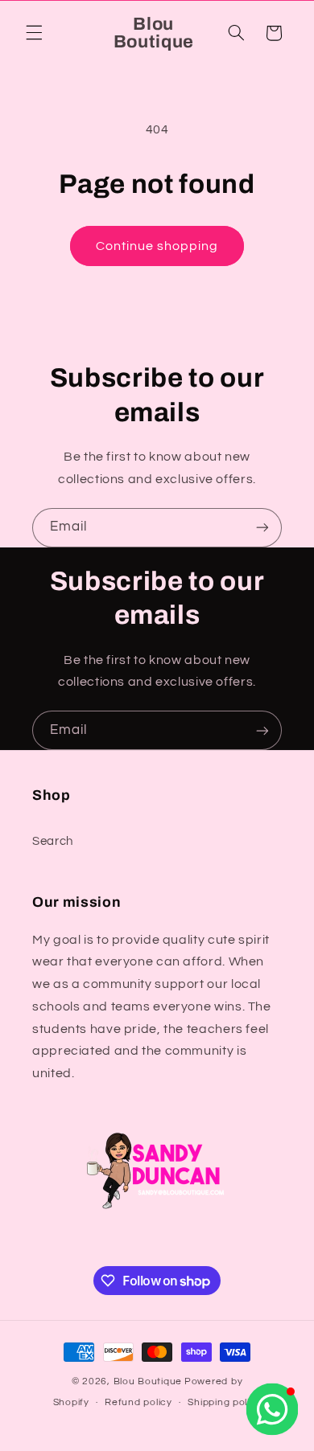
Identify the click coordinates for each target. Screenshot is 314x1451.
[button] (33, 32)
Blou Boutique (148, 1381)
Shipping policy (224, 1402)
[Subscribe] (262, 527)
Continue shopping (157, 246)
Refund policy (138, 1402)
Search (52, 841)
